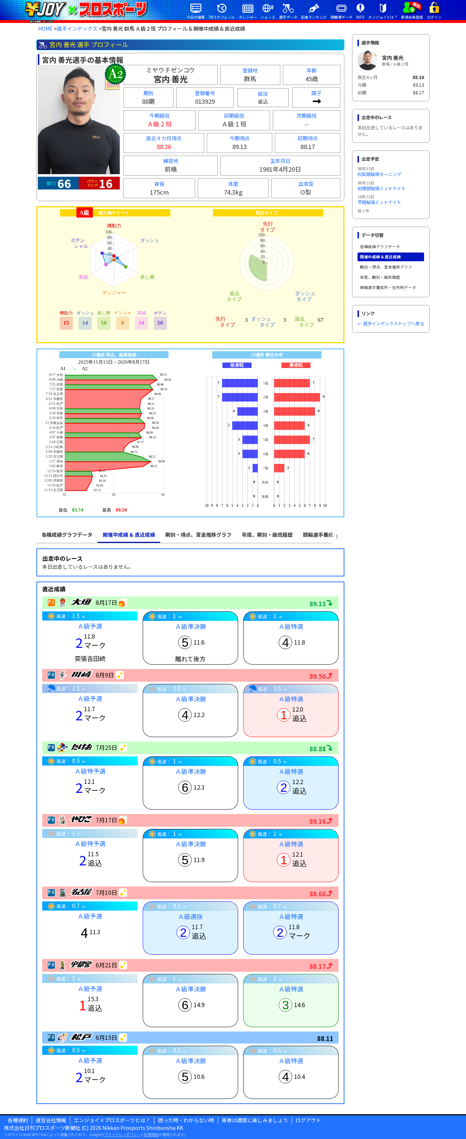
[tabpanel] (190, 826)
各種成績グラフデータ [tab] (67, 534)
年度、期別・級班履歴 (380, 277)
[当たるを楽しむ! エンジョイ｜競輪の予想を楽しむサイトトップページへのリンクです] (86, 9)
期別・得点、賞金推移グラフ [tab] (198, 534)
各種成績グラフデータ (380, 246)
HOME (45, 28)
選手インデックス (77, 28)
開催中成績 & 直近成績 (380, 256)
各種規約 (18, 1120)
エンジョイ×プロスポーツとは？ (112, 1120)
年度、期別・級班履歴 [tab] (267, 534)
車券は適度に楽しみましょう (255, 1120)
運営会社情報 (51, 1120)
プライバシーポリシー (122, 1134)
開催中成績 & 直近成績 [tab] (129, 534)
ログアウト (308, 1120)
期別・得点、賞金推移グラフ (386, 267)
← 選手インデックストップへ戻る (391, 323)
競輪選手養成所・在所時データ (388, 287)
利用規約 (151, 1134)
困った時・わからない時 (186, 1120)
